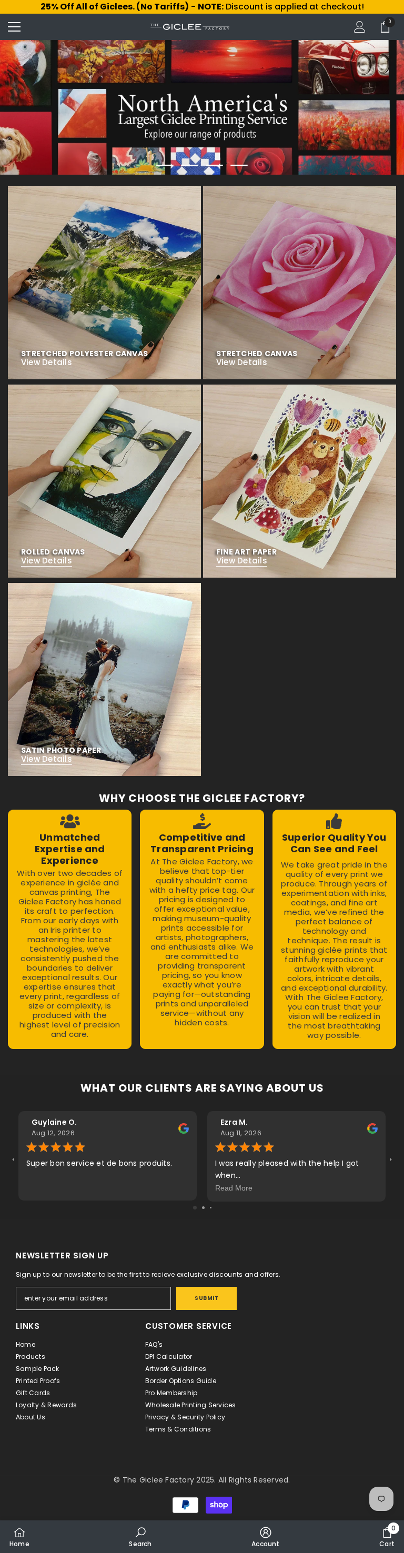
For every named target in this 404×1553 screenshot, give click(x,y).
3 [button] (214, 165)
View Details (46, 362)
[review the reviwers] (183, 1127)
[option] (202, 107)
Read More (233, 1188)
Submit (206, 1298)
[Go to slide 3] (210, 1207)
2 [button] (189, 165)
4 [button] (239, 165)
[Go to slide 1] (195, 1207)
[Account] (360, 27)
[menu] (14, 27)
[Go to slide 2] (203, 1207)
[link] (70, 929)
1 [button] (165, 165)
